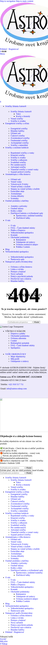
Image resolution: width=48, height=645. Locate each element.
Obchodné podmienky (20, 237)
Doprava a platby (18, 333)
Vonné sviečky (17, 119)
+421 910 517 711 (15, 384)
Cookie (14, 341)
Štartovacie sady (17, 259)
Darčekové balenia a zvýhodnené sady (27, 213)
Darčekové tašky (23, 218)
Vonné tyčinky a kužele (20, 186)
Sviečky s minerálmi (19, 145)
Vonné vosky (16, 182)
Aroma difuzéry (17, 196)
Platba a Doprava (18, 230)
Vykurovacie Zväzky (19, 184)
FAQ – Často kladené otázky (23, 228)
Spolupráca (15, 348)
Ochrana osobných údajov (27, 244)
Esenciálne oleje (17, 191)
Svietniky (15, 198)
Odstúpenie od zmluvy (25, 242)
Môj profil (15, 359)
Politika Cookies (23, 247)
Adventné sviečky (18, 167)
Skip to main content (24, 1)
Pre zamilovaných (18, 165)
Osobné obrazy (17, 208)
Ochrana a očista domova (21, 267)
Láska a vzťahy (17, 269)
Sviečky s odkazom (19, 160)
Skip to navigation (8, 1)
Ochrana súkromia (18, 338)
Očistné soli (16, 133)
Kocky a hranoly (23, 116)
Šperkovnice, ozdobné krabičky (29, 215)
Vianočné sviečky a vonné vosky (24, 169)
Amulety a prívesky (19, 206)
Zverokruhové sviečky (20, 138)
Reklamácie (21, 240)
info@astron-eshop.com (17, 388)
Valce (18, 114)
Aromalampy (16, 194)
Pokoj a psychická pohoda (22, 276)
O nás (13, 225)
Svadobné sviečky (18, 162)
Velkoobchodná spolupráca (22, 233)
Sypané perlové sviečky (21, 172)
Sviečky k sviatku (18, 121)
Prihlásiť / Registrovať (14, 632)
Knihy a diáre (16, 211)
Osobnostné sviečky (19, 140)
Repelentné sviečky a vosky (22, 153)
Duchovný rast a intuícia (21, 279)
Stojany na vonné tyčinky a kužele (25, 189)
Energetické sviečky (19, 128)
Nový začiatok (17, 274)
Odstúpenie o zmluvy (20, 361)
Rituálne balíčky (17, 131)
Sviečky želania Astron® (21, 111)
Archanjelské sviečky (20, 143)
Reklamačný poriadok (20, 343)
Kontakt (14, 235)
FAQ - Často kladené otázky (23, 345)
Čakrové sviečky (18, 136)
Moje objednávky (18, 356)
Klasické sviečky (18, 155)
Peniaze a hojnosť (18, 271)
